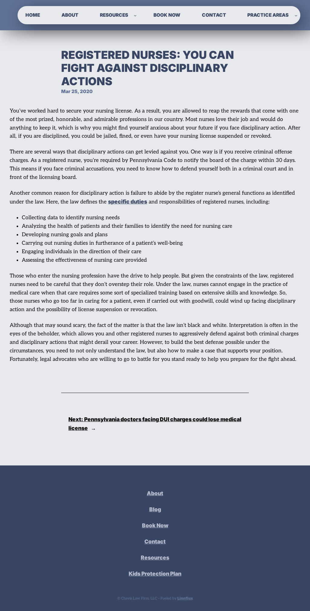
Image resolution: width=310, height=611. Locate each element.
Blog (155, 509)
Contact (155, 541)
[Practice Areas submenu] (296, 15)
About (155, 493)
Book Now (155, 525)
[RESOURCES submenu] (135, 15)
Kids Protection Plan (155, 573)
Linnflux (185, 598)
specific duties (127, 201)
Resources (155, 557)
